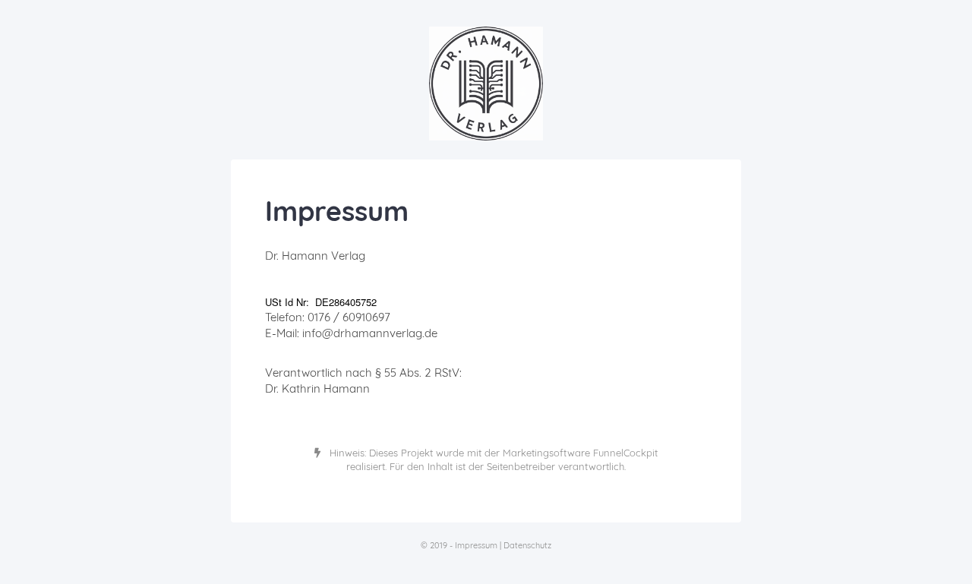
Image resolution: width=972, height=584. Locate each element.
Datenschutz (527, 545)
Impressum (476, 545)
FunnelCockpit (625, 453)
